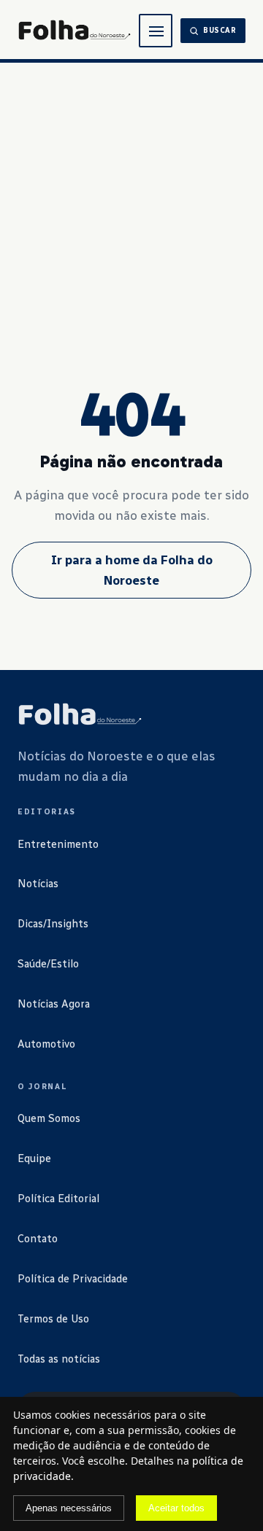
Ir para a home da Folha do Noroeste (132, 570)
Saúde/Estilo (48, 963)
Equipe (34, 1158)
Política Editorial (58, 1198)
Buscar (220, 30)
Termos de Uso (53, 1318)
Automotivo (46, 1044)
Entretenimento (58, 844)
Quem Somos (49, 1118)
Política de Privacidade (73, 1278)
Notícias (38, 883)
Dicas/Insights (53, 923)
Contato (38, 1238)
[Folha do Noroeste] (80, 715)
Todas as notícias (59, 1359)
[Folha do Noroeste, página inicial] (74, 31)
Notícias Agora (54, 1003)
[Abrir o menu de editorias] (155, 30)
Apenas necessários (69, 1508)
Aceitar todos (176, 1508)
